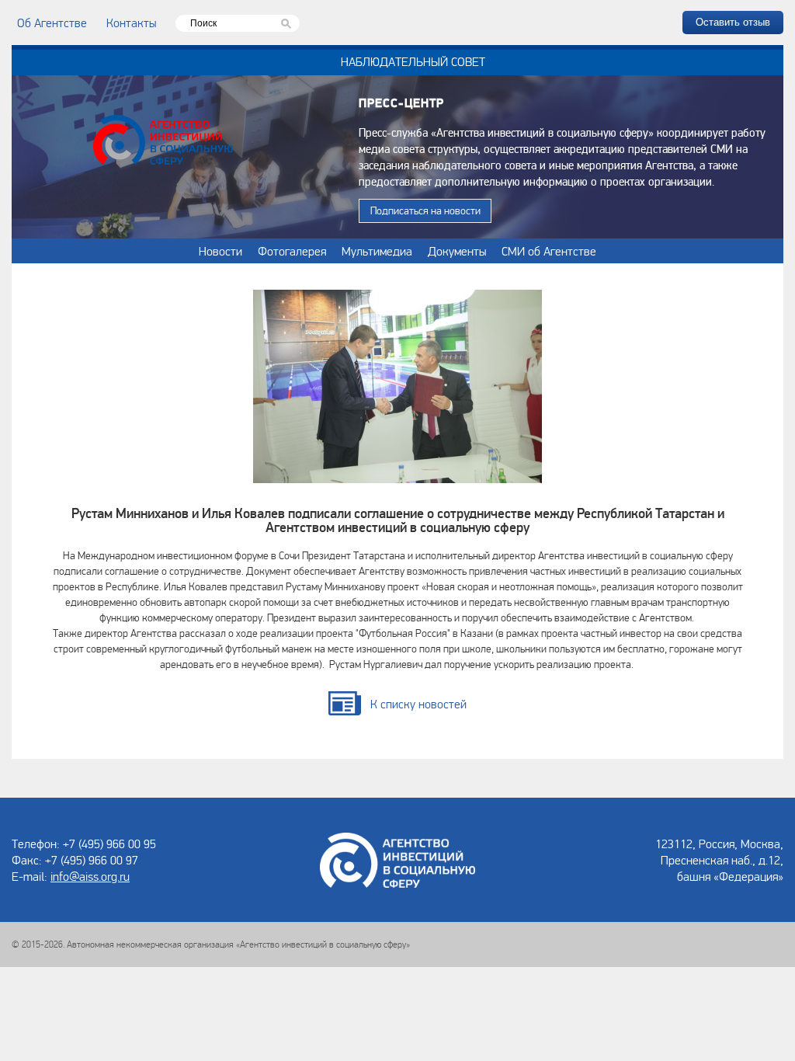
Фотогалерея (292, 251)
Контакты (131, 23)
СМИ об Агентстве (549, 251)
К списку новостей (418, 704)
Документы (457, 251)
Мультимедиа (377, 251)
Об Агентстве (52, 23)
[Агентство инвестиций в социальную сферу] (163, 142)
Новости (220, 251)
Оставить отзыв (733, 22)
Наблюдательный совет (413, 61)
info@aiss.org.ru (90, 876)
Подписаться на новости (425, 210)
